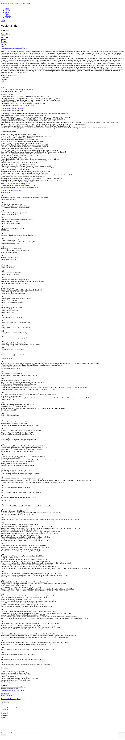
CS (2, 21)
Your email (4, 715)
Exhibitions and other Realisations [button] (11, 190)
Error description (6, 733)
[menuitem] (64, 9)
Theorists (7, 10)
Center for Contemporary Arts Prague (12, 690)
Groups (7, 12)
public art (4, 44)
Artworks (8, 16)
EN (4, 21)
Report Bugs (5, 702)
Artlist (15, 3)
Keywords (8, 17)
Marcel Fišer (4, 77)
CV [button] (2, 84)
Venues (7, 14)
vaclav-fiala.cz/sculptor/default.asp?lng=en (14, 48)
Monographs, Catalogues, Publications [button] (13, 108)
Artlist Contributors (7, 695)
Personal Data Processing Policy (11, 699)
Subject (3, 717)
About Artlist (5, 694)
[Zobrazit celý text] (1, 83)
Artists (7, 9)
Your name (4, 713)
